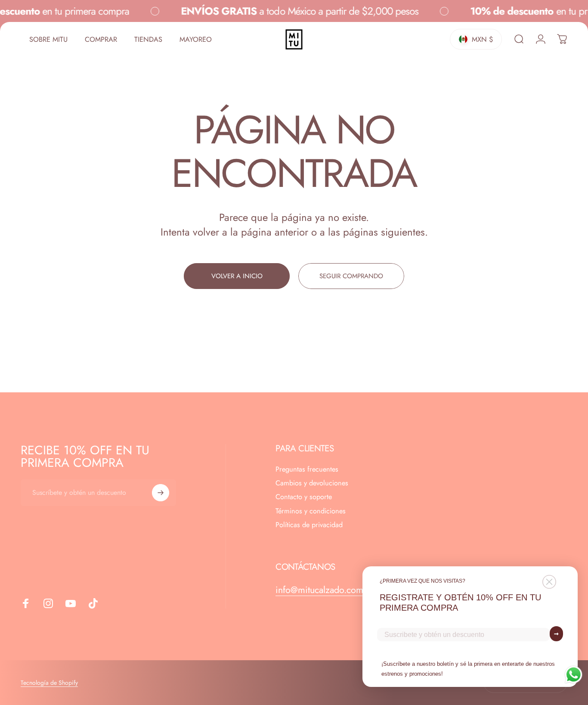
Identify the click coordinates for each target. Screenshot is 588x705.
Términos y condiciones (310, 511)
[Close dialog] (549, 582)
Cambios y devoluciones (311, 483)
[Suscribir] (160, 492)
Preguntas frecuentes (306, 469)
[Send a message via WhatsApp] (573, 675)
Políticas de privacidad (309, 525)
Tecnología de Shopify (49, 682)
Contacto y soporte (303, 497)
